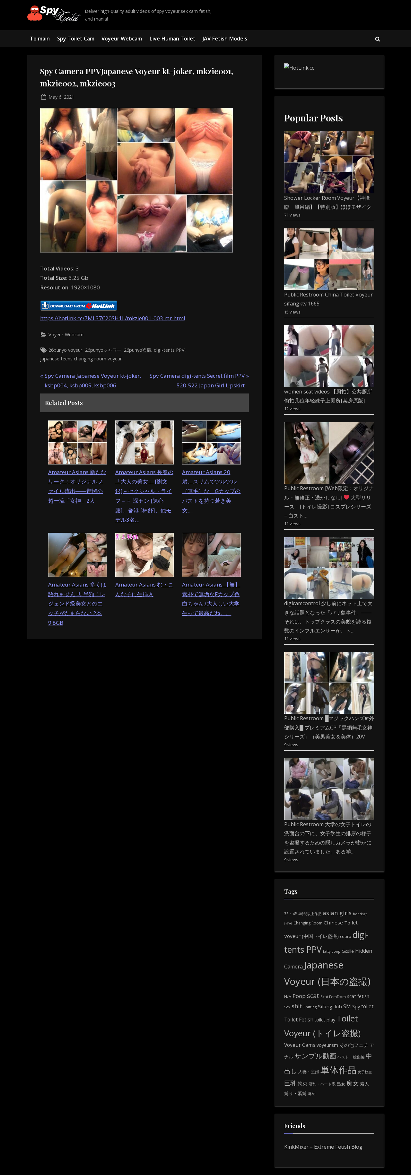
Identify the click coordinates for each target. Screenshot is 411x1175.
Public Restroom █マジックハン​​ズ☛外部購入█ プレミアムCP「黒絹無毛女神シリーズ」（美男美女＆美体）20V (329, 727)
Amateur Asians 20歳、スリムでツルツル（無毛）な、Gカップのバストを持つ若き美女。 (211, 491)
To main (40, 38)
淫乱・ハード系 (322, 1084)
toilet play (325, 1020)
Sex (287, 1006)
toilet (367, 1006)
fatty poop (331, 951)
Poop (299, 996)
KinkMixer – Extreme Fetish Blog (323, 1146)
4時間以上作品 (309, 913)
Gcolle (348, 951)
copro (345, 936)
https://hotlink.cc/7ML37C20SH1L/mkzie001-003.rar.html (112, 318)
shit (297, 1006)
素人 (364, 1084)
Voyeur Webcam (121, 38)
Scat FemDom (333, 996)
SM (347, 1006)
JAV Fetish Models (225, 38)
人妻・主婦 (308, 1071)
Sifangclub (330, 1006)
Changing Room (307, 923)
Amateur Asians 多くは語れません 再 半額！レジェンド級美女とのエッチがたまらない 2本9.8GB (77, 603)
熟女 (341, 1084)
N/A (287, 996)
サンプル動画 (315, 1055)
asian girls (337, 913)
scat (313, 995)
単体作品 (338, 1070)
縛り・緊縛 (295, 1093)
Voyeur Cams (299, 1044)
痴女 (352, 1083)
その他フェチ (353, 1045)
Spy (356, 1006)
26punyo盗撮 (137, 350)
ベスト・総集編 (350, 1057)
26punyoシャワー (103, 350)
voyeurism (327, 1045)
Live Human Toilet (172, 38)
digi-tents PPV (169, 350)
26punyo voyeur (65, 350)
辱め (312, 1093)
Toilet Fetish (298, 1019)
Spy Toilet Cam (75, 38)
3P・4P (290, 913)
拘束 (302, 1083)
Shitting (310, 1006)
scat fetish (358, 996)
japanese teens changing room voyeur (81, 359)
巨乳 (290, 1083)
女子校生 (365, 1071)
